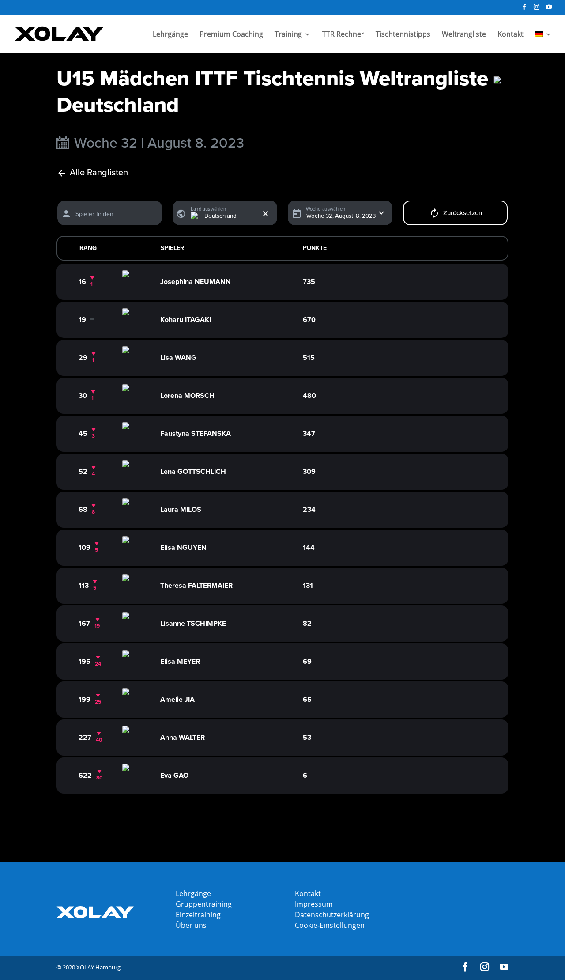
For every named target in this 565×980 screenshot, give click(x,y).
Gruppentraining (204, 904)
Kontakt (510, 35)
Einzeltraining (198, 914)
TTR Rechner (343, 35)
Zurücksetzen (462, 213)
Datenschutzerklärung (332, 914)
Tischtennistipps (403, 35)
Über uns (191, 925)
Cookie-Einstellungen (330, 925)
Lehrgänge (170, 35)
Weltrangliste (464, 35)
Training (288, 35)
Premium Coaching (231, 35)
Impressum (314, 904)
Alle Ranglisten (99, 173)
